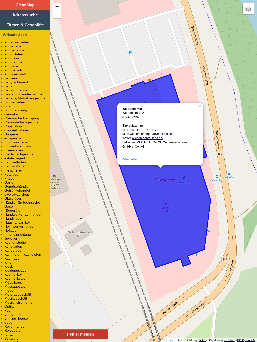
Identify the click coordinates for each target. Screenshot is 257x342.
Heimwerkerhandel (19, 226)
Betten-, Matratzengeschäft (25, 98)
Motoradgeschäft (17, 294)
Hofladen (11, 230)
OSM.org (229, 340)
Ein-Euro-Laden (16, 142)
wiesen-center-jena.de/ (147, 138)
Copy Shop (13, 126)
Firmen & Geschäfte (25, 25)
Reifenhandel (14, 326)
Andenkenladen (16, 42)
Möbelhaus (13, 282)
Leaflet (170, 340)
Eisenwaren (13, 150)
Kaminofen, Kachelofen (22, 254)
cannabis (11, 114)
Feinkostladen (15, 166)
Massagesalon (15, 286)
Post (7, 310)
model (9, 290)
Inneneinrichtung (17, 234)
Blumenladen (14, 102)
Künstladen (13, 246)
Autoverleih (13, 70)
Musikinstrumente (18, 302)
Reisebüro (12, 330)
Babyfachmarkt (16, 82)
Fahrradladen (15, 162)
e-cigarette (12, 138)
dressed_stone (16, 130)
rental (8, 334)
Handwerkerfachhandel (22, 214)
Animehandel (14, 50)
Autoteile (11, 66)
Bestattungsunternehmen (24, 94)
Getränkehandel (17, 190)
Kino (7, 262)
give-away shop (16, 194)
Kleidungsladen (16, 270)
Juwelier (10, 238)
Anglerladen (13, 46)
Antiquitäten (13, 54)
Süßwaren (12, 338)
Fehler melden (129, 159)
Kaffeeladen (13, 250)
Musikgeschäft (15, 298)
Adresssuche (25, 15)
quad (8, 322)
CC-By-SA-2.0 (246, 340)
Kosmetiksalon (15, 278)
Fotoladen (12, 174)
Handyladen (13, 218)
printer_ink (12, 314)
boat (7, 106)
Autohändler (14, 62)
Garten (9, 182)
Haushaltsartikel (17, 222)
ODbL (202, 340)
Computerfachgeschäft (22, 122)
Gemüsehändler (17, 186)
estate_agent (14, 158)
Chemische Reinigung (21, 118)
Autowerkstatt (15, 74)
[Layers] (248, 8)
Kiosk (8, 266)
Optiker (10, 306)
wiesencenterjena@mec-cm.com (152, 133)
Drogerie (11, 134)
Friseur (10, 178)
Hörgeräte (12, 210)
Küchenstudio (15, 242)
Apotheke (11, 58)
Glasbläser (12, 198)
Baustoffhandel (16, 90)
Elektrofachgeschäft (20, 154)
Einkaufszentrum (17, 146)
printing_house (16, 318)
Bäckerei (11, 78)
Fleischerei (13, 170)
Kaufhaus (11, 258)
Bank (8, 86)
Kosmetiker (13, 274)
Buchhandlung (15, 110)
